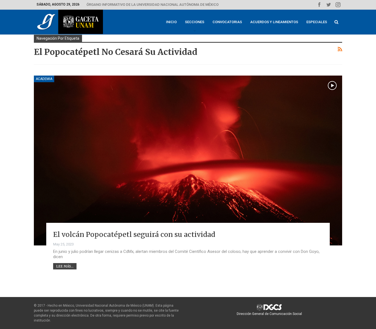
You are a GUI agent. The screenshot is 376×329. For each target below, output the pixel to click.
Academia (44, 79)
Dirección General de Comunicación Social (269, 314)
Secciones (194, 22)
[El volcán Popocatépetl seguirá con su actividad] (188, 160)
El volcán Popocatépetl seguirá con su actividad (134, 234)
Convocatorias (227, 22)
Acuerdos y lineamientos (274, 22)
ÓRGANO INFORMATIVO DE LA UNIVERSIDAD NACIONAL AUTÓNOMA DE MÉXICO (152, 4)
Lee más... (64, 266)
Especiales (316, 22)
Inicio (171, 22)
